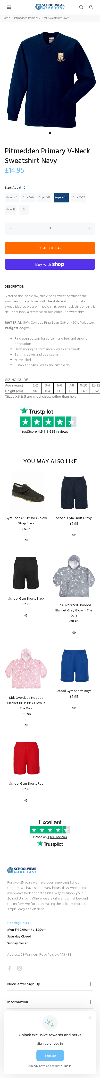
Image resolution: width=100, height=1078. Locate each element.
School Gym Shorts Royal (74, 691)
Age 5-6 (28, 197)
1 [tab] (50, 133)
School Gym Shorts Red (26, 784)
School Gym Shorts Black (26, 599)
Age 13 (10, 209)
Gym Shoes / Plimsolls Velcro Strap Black (26, 520)
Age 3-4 (11, 197)
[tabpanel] (50, 79)
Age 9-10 (61, 197)
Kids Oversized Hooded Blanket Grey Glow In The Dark (73, 610)
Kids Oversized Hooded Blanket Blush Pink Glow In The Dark (26, 703)
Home (6, 18)
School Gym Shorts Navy (74, 518)
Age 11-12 (78, 197)
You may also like (50, 462)
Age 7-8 (44, 197)
